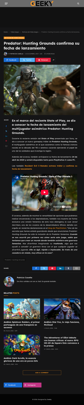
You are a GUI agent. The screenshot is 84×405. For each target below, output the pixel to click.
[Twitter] (6, 131)
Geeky (49, 399)
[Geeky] (42, 3)
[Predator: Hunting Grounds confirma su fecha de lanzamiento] (42, 90)
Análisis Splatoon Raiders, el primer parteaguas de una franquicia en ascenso (22, 325)
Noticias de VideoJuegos (14, 38)
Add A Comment (42, 373)
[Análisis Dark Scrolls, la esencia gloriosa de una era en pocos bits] (22, 345)
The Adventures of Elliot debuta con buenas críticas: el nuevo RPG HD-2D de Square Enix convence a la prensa (61, 341)
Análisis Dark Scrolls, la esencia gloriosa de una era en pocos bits (21, 359)
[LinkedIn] (6, 136)
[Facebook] (6, 126)
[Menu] (6, 3)
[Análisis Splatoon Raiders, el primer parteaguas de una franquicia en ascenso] (22, 309)
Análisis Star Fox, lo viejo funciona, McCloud (61, 323)
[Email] (6, 145)
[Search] (78, 3)
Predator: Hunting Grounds (15, 260)
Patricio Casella (16, 54)
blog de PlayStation (57, 228)
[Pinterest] (6, 140)
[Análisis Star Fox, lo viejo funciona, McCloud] (62, 309)
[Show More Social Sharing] (53, 60)
